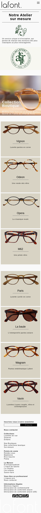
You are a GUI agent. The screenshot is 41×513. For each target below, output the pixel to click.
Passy (6, 459)
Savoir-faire (9, 472)
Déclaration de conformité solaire (18, 490)
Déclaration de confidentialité (16, 488)
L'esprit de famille (11, 466)
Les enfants (9, 470)
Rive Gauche (9, 457)
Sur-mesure (9, 447)
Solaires (7, 437)
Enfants (7, 439)
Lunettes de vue (11, 435)
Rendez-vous (9, 453)
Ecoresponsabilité (11, 465)
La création (9, 468)
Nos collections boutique (14, 445)
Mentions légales (11, 486)
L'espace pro (9, 478)
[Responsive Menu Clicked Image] (38, 3)
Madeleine (8, 455)
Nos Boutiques (10, 443)
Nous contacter (10, 480)
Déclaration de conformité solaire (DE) (20, 492)
